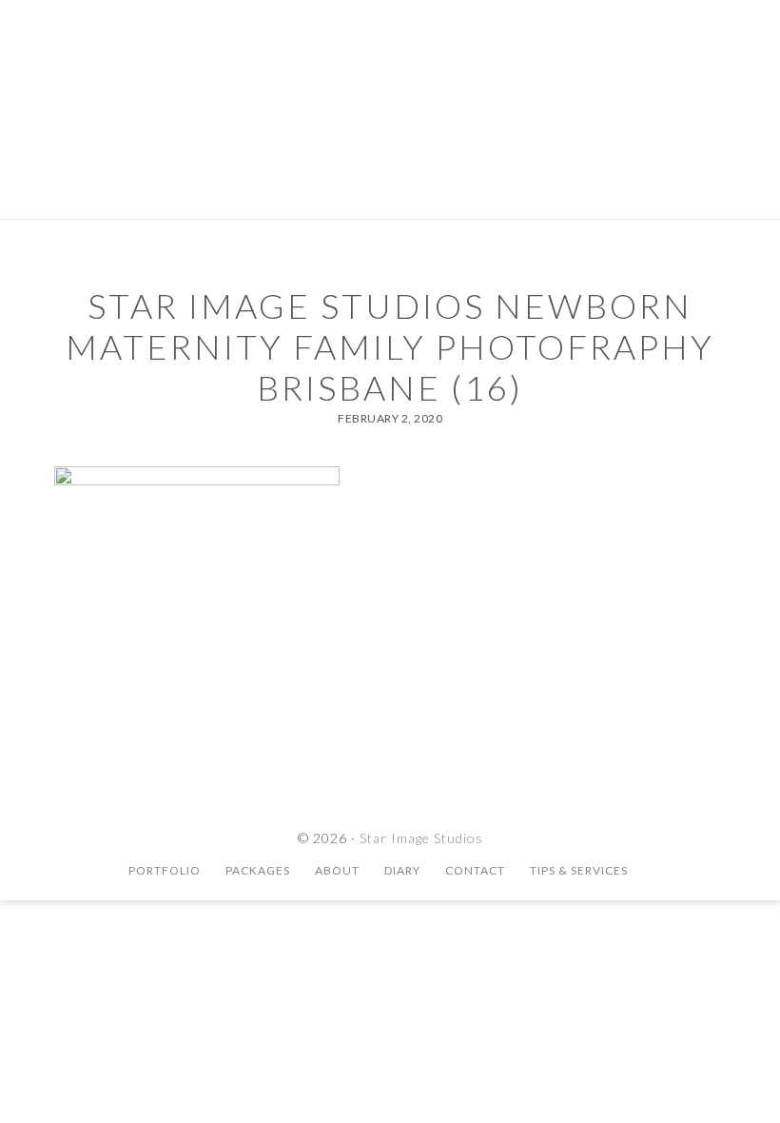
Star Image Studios (390, 81)
